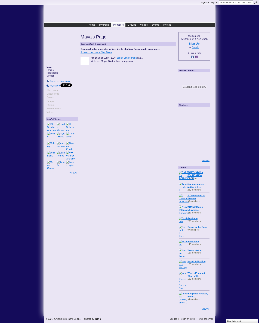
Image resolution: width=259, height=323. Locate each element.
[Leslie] (51, 136)
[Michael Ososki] (51, 165)
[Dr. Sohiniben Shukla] (70, 127)
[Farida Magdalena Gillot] (61, 127)
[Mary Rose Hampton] (184, 142)
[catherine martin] (194, 132)
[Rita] (184, 132)
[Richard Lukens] (194, 113)
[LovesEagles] (70, 165)
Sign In (214, 2)
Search (255, 2)
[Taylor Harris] (61, 136)
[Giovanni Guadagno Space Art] (70, 146)
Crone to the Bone (197, 227)
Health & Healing (196, 261)
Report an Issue (187, 319)
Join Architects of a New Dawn (96, 52)
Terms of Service (205, 319)
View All (73, 173)
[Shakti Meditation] (203, 123)
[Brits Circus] (203, 132)
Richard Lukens (73, 319)
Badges (173, 319)
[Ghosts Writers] (194, 142)
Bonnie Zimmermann (127, 58)
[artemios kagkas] (194, 123)
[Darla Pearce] (61, 155)
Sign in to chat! (234, 321)
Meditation (193, 241)
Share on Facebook (60, 81)
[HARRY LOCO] (184, 123)
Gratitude (192, 218)
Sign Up (205, 2)
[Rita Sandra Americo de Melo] (51, 127)
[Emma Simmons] (184, 152)
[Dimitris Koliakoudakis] (203, 152)
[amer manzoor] (61, 146)
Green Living (194, 250)
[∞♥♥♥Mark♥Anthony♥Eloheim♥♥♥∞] (70, 155)
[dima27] (61, 165)
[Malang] (51, 146)
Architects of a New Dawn (131, 14)
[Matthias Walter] (203, 113)
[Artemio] (194, 152)
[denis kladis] (51, 155)
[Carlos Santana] (203, 142)
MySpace (55, 85)
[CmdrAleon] (70, 136)
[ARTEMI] (184, 113)
